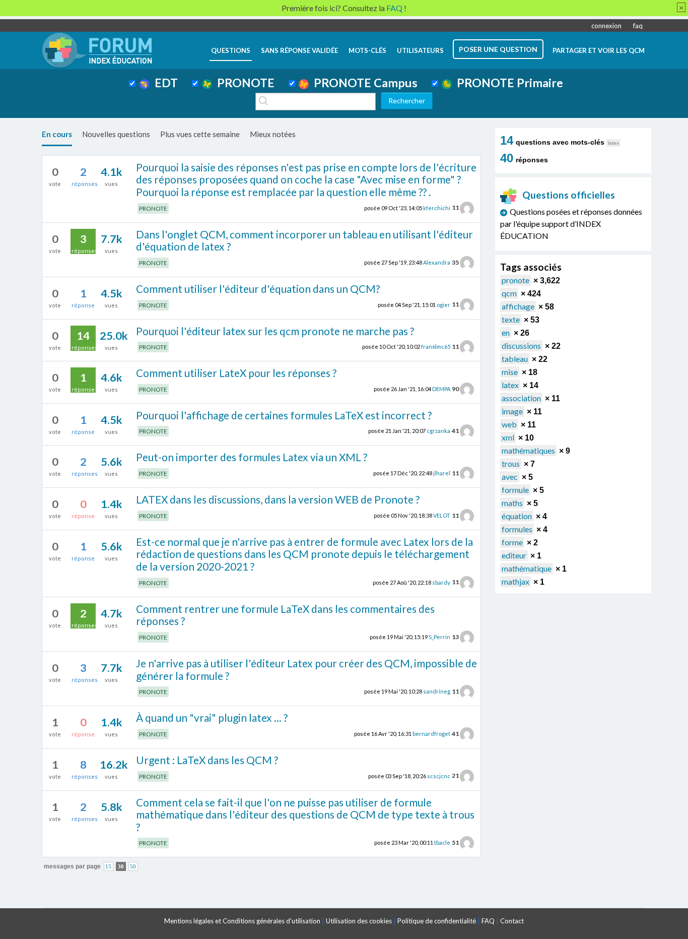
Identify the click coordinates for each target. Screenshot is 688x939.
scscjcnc (438, 775)
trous (511, 463)
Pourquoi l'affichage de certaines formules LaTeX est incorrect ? (284, 415)
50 (133, 866)
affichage (518, 306)
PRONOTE (243, 83)
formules (517, 529)
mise (510, 372)
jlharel (441, 473)
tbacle (442, 842)
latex (510, 385)
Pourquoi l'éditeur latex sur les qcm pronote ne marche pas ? (275, 331)
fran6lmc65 (435, 346)
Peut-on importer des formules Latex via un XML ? (251, 457)
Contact (512, 921)
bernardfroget (431, 733)
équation (517, 516)
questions (230, 50)
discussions (521, 345)
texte (511, 319)
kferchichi (436, 207)
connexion (606, 26)
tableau (515, 358)
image (512, 411)
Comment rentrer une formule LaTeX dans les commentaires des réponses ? (285, 615)
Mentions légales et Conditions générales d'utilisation (242, 921)
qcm (509, 293)
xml (508, 437)
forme (512, 542)
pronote (515, 280)
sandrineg (436, 691)
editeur (514, 555)
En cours (57, 134)
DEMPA (441, 389)
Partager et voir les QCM (599, 50)
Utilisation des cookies (359, 921)
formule (515, 489)
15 (108, 866)
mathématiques (528, 450)
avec (510, 476)
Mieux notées (273, 134)
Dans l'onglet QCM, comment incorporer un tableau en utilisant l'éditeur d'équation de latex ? (304, 240)
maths (512, 503)
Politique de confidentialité (436, 921)
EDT (164, 83)
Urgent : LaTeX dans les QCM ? (207, 760)
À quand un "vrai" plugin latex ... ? (212, 717)
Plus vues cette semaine (200, 134)
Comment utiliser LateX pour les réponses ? (236, 372)
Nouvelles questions (116, 134)
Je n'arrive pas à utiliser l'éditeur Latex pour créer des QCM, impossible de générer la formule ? (306, 669)
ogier (443, 304)
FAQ (488, 921)
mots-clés (367, 50)
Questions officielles (568, 195)
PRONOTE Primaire (507, 83)
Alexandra (436, 262)
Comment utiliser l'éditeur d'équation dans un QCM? (258, 288)
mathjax (515, 581)
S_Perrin (439, 637)
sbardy (441, 582)
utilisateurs (420, 50)
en (506, 332)
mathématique (527, 568)
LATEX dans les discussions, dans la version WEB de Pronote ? (278, 499)
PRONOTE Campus (363, 83)
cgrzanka (438, 430)
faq (638, 26)
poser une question (498, 49)
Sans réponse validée (299, 50)
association (521, 398)
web (509, 424)
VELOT (441, 515)
